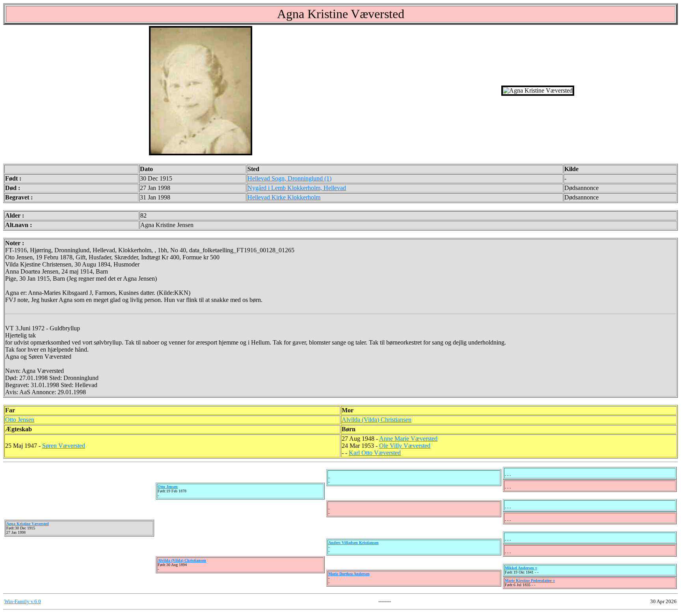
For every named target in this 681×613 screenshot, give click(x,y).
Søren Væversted (63, 445)
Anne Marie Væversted (408, 438)
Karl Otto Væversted (375, 452)
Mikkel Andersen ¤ (521, 568)
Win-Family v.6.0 (22, 601)
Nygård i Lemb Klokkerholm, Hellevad (296, 187)
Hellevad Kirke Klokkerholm (283, 197)
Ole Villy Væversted (404, 445)
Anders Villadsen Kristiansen (353, 542)
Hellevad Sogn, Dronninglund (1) (289, 178)
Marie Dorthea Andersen (349, 574)
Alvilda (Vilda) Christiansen (376, 419)
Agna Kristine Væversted (27, 524)
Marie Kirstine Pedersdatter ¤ (530, 580)
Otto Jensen (19, 419)
